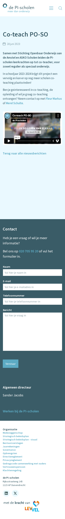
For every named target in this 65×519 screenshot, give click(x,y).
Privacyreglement (12, 460)
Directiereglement (12, 456)
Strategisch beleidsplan (16, 436)
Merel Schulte (14, 103)
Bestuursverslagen (13, 443)
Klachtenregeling (12, 470)
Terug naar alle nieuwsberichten (24, 153)
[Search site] (60, 8)
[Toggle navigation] (51, 8)
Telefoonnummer (13, 295)
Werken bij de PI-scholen (21, 411)
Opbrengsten (10, 453)
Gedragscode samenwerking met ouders (24, 463)
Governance (9, 449)
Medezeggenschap (13, 432)
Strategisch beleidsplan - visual (20, 439)
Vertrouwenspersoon (14, 466)
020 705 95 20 (28, 251)
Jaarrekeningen (11, 446)
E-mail (7, 281)
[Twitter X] (15, 493)
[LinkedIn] (6, 493)
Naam (6, 266)
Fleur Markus (54, 99)
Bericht (7, 310)
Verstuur (11, 363)
